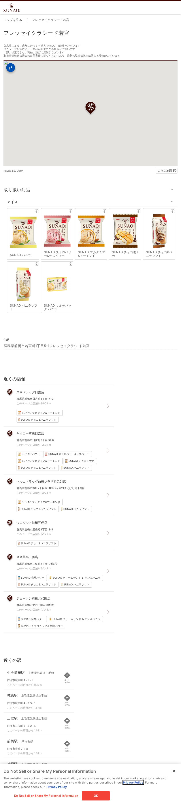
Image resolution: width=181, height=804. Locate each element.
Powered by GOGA (13, 170)
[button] (90, 189)
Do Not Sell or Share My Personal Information (46, 795)
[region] (90, 784)
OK (96, 795)
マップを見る (13, 20)
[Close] (174, 771)
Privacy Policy (133, 782)
